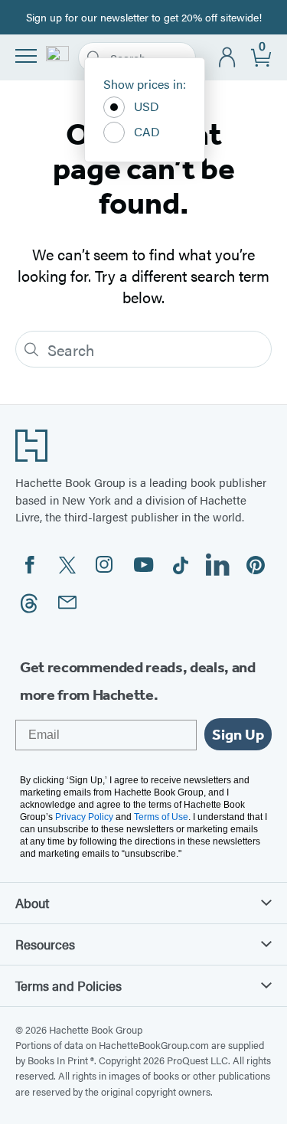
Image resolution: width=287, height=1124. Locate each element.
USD (146, 106)
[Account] (227, 57)
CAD (147, 131)
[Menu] (26, 56)
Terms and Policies (68, 985)
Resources (45, 944)
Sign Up (238, 734)
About (32, 903)
